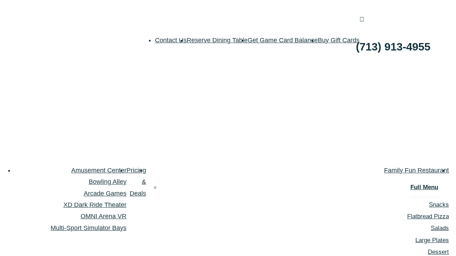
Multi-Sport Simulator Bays (88, 227)
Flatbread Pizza (428, 216)
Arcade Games (105, 193)
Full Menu (424, 187)
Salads (440, 228)
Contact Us (171, 40)
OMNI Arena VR (103, 216)
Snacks (439, 204)
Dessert (438, 252)
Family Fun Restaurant (416, 170)
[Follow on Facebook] (436, 35)
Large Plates (432, 240)
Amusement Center (98, 170)
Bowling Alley (107, 181)
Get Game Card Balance (283, 40)
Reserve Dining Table (217, 40)
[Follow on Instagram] (450, 35)
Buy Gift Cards (338, 40)
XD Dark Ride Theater (94, 204)
